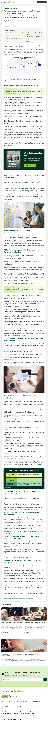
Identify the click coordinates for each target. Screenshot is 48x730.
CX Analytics (36, 701)
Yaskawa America (25, 315)
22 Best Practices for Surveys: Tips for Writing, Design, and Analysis (11, 655)
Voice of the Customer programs (21, 190)
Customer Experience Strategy (11, 8)
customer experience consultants (13, 79)
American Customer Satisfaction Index (23, 49)
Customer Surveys (6, 701)
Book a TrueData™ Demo (41, 2)
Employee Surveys (22, 701)
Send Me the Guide (30, 165)
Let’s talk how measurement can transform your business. (18, 598)
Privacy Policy (21, 723)
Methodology (4, 706)
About (34, 706)
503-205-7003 (14, 696)
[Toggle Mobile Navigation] (33, 2)
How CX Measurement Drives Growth (14, 32)
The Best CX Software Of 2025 (31, 654)
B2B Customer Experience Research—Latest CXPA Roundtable (35, 623)
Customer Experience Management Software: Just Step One (12, 623)
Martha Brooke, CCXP (9, 20)
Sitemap (23, 725)
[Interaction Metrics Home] (8, 2)
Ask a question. (12, 93)
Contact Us (5, 696)
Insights (19, 706)
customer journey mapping (25, 322)
